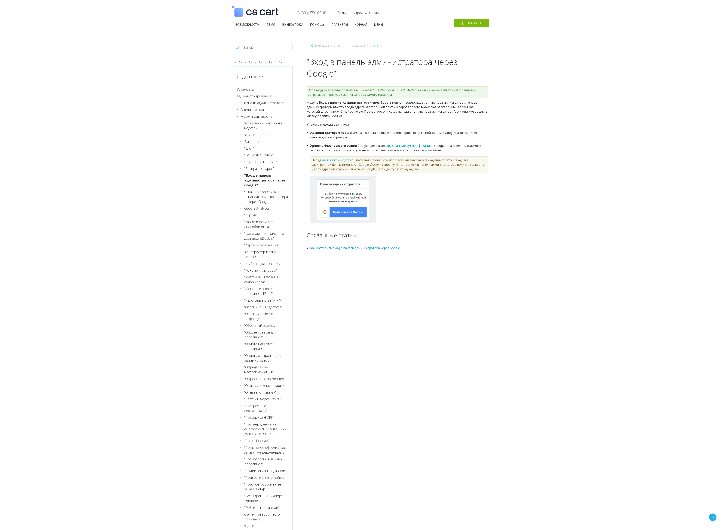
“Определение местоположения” (258, 369)
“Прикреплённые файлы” (264, 477)
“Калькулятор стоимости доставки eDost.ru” (264, 236)
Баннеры (251, 141)
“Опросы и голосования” (264, 378)
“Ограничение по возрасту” (258, 316)
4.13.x (268, 62)
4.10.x (238, 62)
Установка (245, 89)
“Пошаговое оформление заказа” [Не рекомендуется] (265, 450)
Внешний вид (252, 109)
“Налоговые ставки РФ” (263, 300)
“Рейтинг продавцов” (261, 507)
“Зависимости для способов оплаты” (259, 224)
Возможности (247, 25)
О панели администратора (262, 103)
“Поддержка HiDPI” (258, 417)
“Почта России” (256, 440)
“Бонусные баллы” (258, 155)
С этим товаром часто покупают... (262, 516)
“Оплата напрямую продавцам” (259, 346)
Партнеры (339, 25)
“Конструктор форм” (260, 270)
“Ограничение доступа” (263, 307)
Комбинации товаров (262, 263)
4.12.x (258, 62)
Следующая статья (363, 45)
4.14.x (278, 62)
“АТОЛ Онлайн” (256, 134)
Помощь (317, 25)
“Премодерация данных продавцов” (263, 461)
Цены (378, 25)
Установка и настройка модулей (263, 125)
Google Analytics (257, 208)
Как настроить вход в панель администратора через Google (355, 248)
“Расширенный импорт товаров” (263, 498)
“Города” (250, 215)
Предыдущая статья (327, 45)
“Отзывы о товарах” (260, 392)
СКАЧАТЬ (474, 23)
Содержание (250, 76)
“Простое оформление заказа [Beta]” (262, 486)
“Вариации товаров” (260, 162)
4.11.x (248, 62)
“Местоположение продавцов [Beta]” (259, 291)
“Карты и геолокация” (261, 245)
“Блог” (249, 148)
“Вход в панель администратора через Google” (265, 180)
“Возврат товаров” (259, 168)
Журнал (361, 25)
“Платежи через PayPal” (262, 399)
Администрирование (254, 96)
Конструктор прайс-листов (260, 254)
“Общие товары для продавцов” (260, 334)
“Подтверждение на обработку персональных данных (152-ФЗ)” (265, 429)
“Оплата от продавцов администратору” (262, 358)
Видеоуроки (292, 25)
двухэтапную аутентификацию (409, 146)
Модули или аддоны (257, 116)
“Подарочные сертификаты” (255, 408)
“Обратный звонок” (260, 325)
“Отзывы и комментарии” (264, 385)
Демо (270, 25)
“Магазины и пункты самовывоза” (261, 279)
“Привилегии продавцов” (265, 470)
